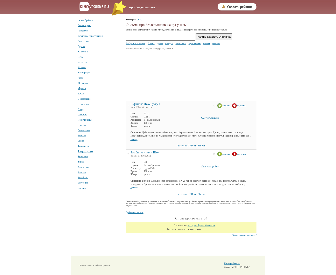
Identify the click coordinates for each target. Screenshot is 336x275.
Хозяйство (83, 177)
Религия (82, 135)
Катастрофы (84, 72)
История (82, 67)
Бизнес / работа (85, 20)
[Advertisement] (155, 76)
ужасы (206, 43)
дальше (133, 139)
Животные (83, 51)
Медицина (83, 83)
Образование (84, 98)
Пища (80, 109)
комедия (169, 43)
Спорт (81, 140)
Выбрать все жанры (135, 43)
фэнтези (216, 43)
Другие (81, 46)
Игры (80, 57)
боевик (151, 43)
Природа (82, 125)
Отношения (83, 104)
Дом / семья (83, 41)
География (83, 30)
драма (160, 43)
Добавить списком (135, 212)
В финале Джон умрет (145, 104)
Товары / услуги (85, 151)
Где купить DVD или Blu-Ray (191, 145)
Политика (82, 114)
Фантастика (83, 167)
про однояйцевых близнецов (201, 225)
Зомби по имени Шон (144, 152)
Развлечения (84, 130)
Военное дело (84, 25)
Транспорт (83, 156)
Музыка (82, 88)
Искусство (83, 62)
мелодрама (181, 43)
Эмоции (82, 188)
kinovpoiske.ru (232, 263)
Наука (81, 93)
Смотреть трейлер (210, 118)
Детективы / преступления (90, 36)
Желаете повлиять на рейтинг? (244, 235)
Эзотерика (83, 182)
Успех (81, 161)
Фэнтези (82, 172)
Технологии (83, 146)
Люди (80, 78)
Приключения (85, 119)
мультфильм (195, 43)
